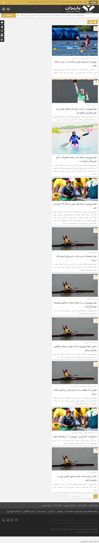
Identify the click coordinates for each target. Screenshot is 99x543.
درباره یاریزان (46, 505)
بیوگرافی (60, 511)
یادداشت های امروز (13, 511)
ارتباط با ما (57, 505)
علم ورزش (41, 511)
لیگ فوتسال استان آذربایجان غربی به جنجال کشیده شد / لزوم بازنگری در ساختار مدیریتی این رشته (65, 15)
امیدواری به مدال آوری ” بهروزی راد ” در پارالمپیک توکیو (75, 436)
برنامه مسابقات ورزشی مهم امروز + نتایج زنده (82, 511)
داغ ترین (51, 511)
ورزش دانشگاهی (29, 511)
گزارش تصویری (69, 505)
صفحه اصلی (93, 505)
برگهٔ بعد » (75, 496)
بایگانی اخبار (82, 505)
